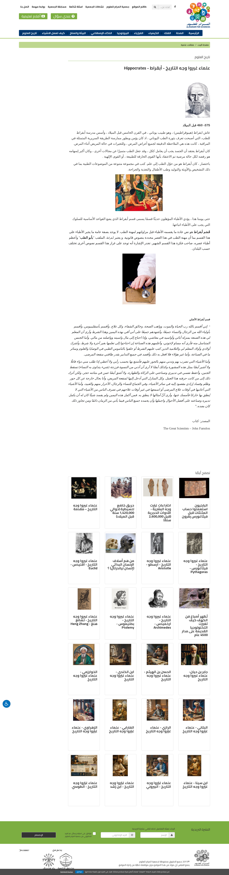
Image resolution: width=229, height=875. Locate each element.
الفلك (167, 33)
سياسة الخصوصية (66, 871)
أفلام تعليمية (31, 16)
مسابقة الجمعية (57, 7)
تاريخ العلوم (29, 33)
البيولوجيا (123, 33)
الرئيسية (194, 33)
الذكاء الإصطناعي (101, 33)
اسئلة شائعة (76, 7)
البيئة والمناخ (78, 33)
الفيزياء (138, 33)
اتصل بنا (24, 7)
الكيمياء (153, 33)
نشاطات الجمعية (94, 7)
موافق (79, 871)
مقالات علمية (187, 45)
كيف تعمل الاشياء (53, 33)
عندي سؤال (62, 16)
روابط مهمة (38, 7)
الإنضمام (39, 835)
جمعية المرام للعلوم (117, 7)
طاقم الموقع (139, 7)
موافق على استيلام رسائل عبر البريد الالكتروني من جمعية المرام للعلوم (78, 835)
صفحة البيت (203, 45)
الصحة (180, 33)
